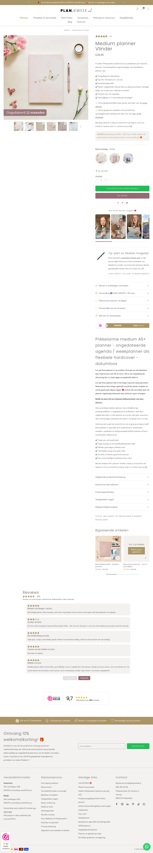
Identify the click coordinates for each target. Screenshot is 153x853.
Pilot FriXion (66, 17)
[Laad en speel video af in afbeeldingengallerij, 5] (62, 126)
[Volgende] (81, 126)
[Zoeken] (148, 8)
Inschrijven (138, 746)
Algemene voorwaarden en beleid (55, 830)
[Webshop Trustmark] (17, 720)
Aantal (98, 176)
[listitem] (76, 2)
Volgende (84, 678)
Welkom (67, 30)
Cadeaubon (83, 810)
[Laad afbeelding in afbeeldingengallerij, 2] (29, 126)
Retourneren (46, 787)
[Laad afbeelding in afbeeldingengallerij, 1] (18, 126)
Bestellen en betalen (49, 795)
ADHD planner (84, 826)
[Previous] (28, 2)
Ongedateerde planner (87, 830)
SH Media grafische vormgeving (91, 837)
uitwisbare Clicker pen (130, 258)
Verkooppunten (47, 811)
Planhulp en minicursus (104, 17)
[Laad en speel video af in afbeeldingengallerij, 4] (51, 126)
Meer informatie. (68, 599)
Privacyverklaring (48, 826)
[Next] (124, 2)
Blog (70, 22)
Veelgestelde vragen (49, 799)
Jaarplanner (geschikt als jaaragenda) (94, 822)
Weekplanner (84, 818)
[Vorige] (11, 126)
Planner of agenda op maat (89, 833)
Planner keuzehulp (86, 787)
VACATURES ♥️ (85, 783)
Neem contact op (48, 803)
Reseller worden (48, 814)
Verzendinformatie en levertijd (53, 791)
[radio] (101, 158)
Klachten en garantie (49, 822)
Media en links (47, 807)
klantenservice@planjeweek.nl (128, 783)
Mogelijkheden (126, 17)
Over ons (81, 22)
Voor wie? (82, 814)
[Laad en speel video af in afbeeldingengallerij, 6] (73, 126)
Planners (24, 17)
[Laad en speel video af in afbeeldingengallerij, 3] (40, 126)
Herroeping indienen (49, 783)
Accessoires (82, 17)
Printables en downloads (44, 17)
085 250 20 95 (122, 787)
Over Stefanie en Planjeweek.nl (54, 818)
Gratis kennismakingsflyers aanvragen (94, 806)
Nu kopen (122, 196)
